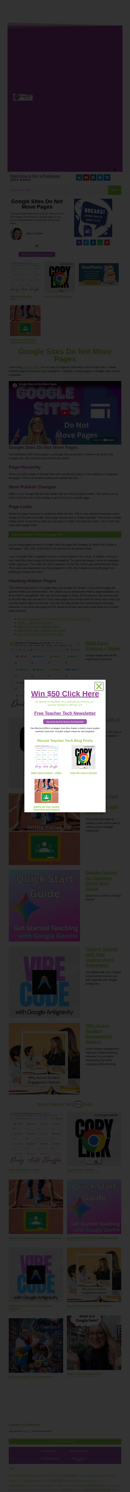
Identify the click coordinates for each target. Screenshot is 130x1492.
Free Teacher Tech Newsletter (65, 713)
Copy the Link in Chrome (83, 773)
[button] (99, 686)
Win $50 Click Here (65, 693)
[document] (65, 746)
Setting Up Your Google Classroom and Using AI (46, 808)
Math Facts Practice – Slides (46, 773)
